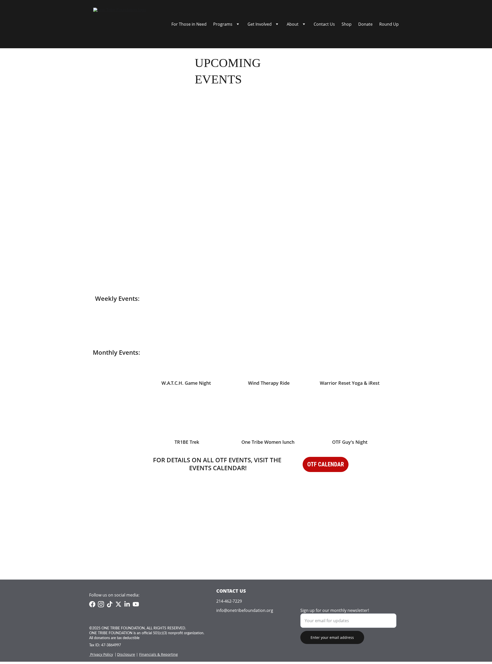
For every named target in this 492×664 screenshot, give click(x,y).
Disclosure (126, 654)
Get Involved (260, 24)
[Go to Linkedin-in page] (127, 604)
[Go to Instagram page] (101, 604)
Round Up (389, 24)
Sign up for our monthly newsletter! (334, 610)
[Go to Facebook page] (92, 604)
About (293, 24)
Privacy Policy (101, 654)
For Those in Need (189, 24)
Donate (365, 24)
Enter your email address (332, 637)
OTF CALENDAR (325, 464)
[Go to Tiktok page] (110, 604)
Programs (222, 24)
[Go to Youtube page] (136, 604)
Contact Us (324, 24)
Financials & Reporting (158, 654)
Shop (347, 24)
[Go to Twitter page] (118, 604)
